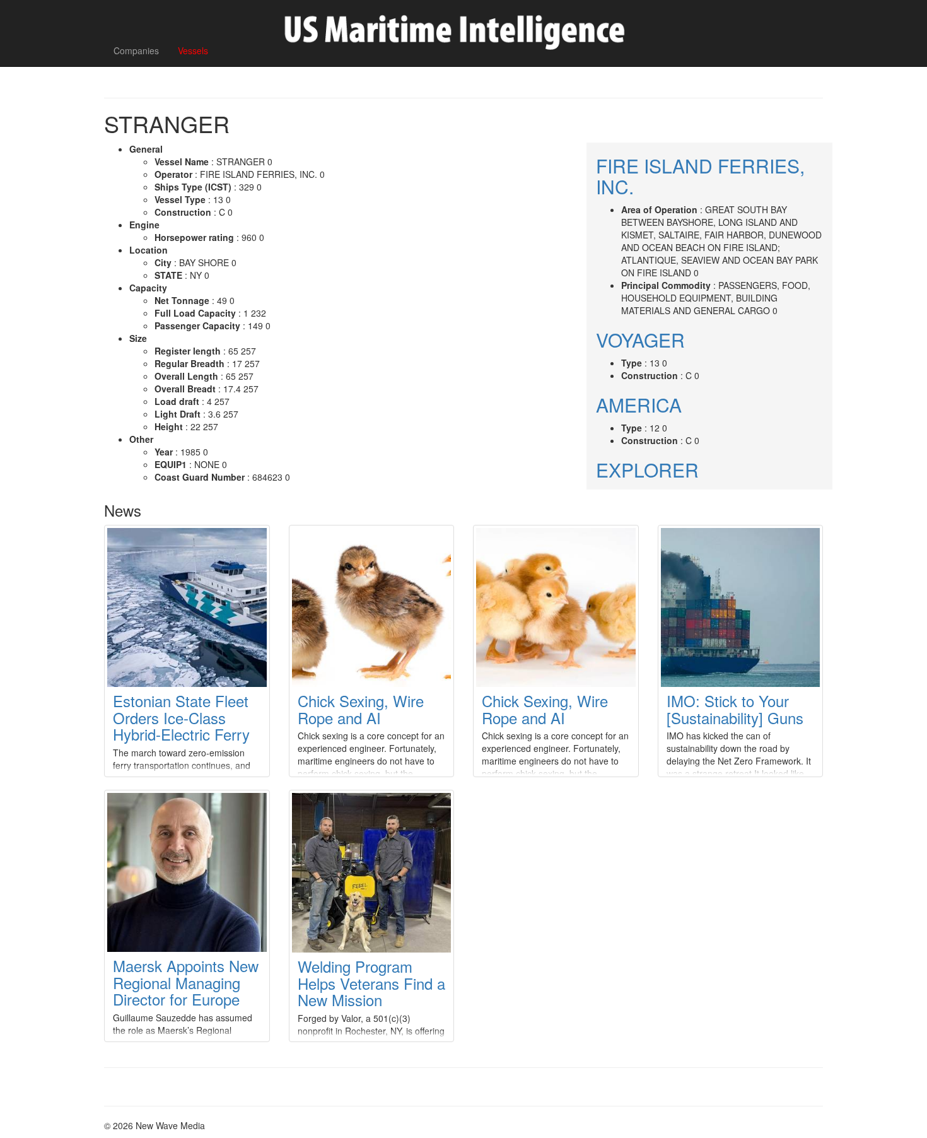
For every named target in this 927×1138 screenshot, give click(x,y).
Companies (136, 50)
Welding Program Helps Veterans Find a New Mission (371, 983)
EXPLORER (647, 469)
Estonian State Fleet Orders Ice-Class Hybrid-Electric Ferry (181, 717)
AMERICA (639, 404)
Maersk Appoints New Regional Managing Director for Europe (186, 982)
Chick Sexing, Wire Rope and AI (361, 708)
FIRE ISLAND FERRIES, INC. (700, 176)
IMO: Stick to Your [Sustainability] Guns (735, 708)
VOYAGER (640, 339)
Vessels (193, 50)
